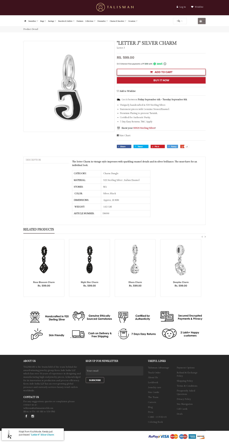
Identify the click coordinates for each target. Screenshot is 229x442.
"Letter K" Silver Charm (42, 434)
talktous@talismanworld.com (38, 408)
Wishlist (198, 7)
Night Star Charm (89, 282)
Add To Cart (163, 72)
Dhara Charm (135, 282)
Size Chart (125, 135)
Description (33, 160)
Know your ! (138, 128)
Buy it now (161, 80)
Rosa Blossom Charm (44, 282)
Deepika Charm (181, 282)
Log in (182, 7)
